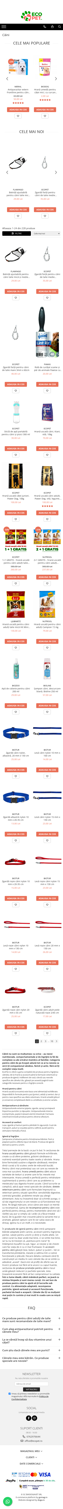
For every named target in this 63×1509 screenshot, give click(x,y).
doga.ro (41, 1500)
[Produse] (4, 27)
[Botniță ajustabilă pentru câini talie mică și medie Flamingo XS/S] (18, 163)
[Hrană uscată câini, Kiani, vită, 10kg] (47, 412)
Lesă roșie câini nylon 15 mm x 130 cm (47, 883)
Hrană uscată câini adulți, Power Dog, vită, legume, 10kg (47, 497)
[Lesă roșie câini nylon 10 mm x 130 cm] (16, 926)
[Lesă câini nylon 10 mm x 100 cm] (47, 733)
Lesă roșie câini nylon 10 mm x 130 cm (15, 947)
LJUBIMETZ (16, 621)
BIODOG (45, 86)
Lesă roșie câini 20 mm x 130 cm (47, 947)
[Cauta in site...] (59, 27)
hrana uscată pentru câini (15, 1153)
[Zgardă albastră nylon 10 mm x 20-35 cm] (16, 797)
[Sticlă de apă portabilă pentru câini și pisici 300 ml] (16, 412)
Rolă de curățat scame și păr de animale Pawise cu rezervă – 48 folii (47, 369)
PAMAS (47, 364)
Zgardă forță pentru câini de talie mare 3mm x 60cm (15, 369)
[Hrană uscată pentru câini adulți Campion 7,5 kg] (47, 604)
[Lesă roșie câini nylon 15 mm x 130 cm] (47, 861)
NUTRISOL (47, 557)
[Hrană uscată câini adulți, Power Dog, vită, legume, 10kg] (47, 476)
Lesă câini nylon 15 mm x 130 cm (47, 818)
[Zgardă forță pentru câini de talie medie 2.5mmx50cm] (45, 163)
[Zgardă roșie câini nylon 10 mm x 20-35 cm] (16, 861)
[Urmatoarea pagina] (56, 1041)
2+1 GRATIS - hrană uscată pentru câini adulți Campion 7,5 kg (47, 561)
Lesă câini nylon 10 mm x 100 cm (47, 754)
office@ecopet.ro (33, 1440)
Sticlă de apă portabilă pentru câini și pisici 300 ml (16, 433)
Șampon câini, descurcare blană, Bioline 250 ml (47, 690)
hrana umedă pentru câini (35, 1171)
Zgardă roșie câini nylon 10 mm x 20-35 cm (16, 883)
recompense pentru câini (42, 1207)
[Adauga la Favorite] (18, 116)
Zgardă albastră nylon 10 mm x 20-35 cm (16, 818)
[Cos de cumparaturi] (52, 27)
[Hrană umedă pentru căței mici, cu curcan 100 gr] (45, 67)
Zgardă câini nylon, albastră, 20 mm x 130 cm (16, 754)
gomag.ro (43, 1497)
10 (52, 1041)
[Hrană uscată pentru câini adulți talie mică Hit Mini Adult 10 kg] (16, 604)
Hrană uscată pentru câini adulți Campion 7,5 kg (47, 626)
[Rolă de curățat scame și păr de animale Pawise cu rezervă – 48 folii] (47, 333)
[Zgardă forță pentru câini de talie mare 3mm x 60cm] (16, 333)
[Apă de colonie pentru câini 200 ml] (16, 669)
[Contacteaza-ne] (44, 27)
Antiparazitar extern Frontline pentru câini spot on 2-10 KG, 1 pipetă (18, 91)
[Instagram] (34, 1418)
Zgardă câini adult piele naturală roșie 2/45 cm (47, 1011)
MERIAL (18, 86)
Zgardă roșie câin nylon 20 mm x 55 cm (15, 1011)
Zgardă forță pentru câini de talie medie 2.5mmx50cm (45, 194)
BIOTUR (15, 749)
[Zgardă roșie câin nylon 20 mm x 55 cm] (16, 990)
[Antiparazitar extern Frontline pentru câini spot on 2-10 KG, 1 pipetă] (18, 67)
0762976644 (33, 1436)
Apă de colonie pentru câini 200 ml (16, 690)
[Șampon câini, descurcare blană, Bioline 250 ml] (47, 669)
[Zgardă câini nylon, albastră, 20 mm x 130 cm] (16, 733)
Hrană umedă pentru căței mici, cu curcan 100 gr (45, 91)
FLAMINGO (18, 189)
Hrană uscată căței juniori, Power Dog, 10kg (15, 497)
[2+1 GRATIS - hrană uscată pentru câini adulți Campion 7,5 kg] (47, 540)
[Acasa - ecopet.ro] (31, 16)
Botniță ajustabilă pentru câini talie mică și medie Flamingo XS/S (18, 194)
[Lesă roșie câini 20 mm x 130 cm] (47, 926)
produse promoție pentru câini (32, 1268)
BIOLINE (47, 685)
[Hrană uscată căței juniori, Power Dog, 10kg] (16, 476)
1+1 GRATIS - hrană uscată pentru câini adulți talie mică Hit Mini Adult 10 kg (15, 561)
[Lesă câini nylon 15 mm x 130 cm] (47, 797)
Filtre (18, 233)
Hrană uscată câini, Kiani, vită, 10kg (47, 433)
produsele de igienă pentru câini (22, 1228)
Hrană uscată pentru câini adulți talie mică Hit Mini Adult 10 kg (15, 626)
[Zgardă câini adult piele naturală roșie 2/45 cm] (47, 990)
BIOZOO (16, 685)
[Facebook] (28, 1418)
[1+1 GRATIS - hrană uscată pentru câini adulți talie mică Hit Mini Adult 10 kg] (16, 540)
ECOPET (45, 189)
